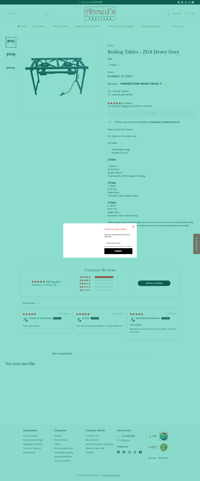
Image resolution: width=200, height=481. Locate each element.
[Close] (133, 226)
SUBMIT (118, 251)
